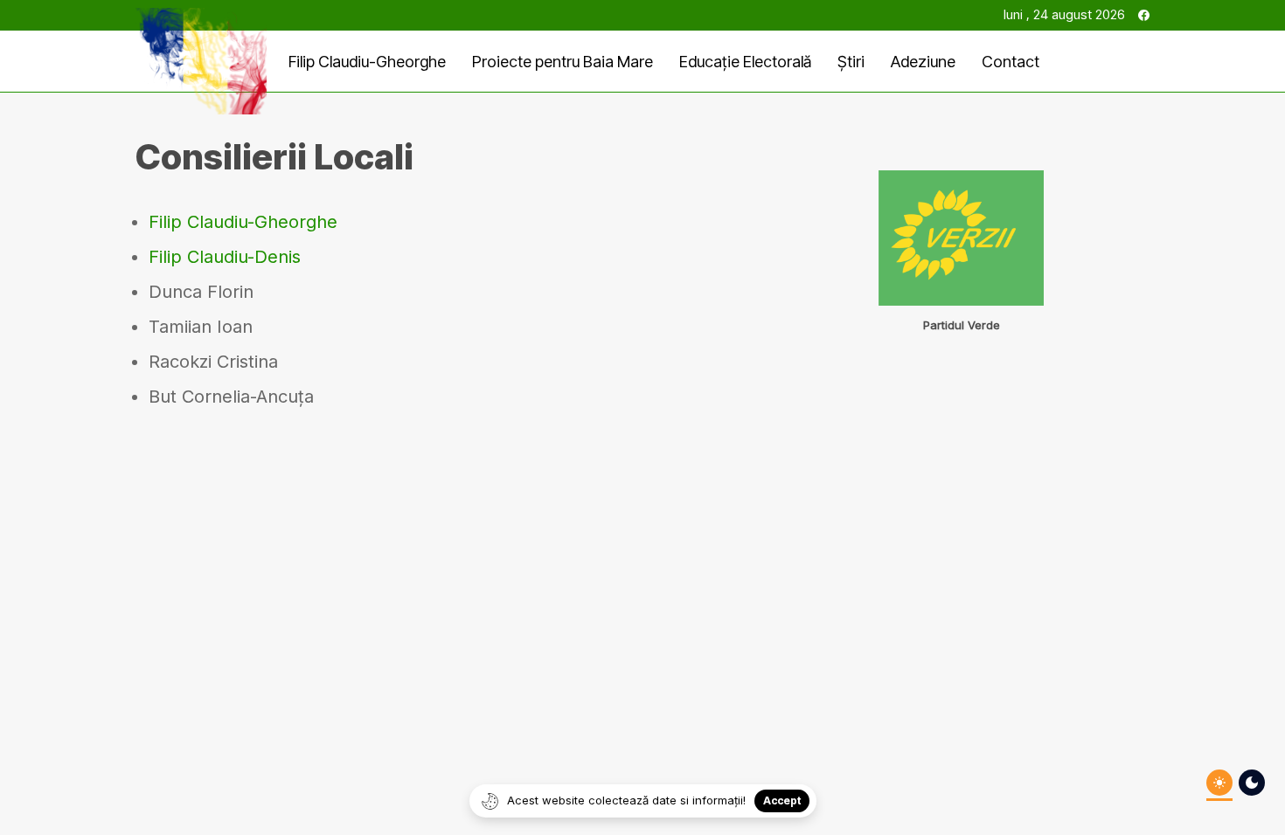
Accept (782, 800)
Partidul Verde (961, 325)
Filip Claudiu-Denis (225, 256)
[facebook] (1144, 15)
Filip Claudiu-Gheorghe (243, 221)
